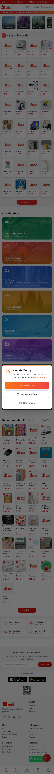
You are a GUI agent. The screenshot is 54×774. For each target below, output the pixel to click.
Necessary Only (28, 394)
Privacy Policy (39, 377)
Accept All (29, 385)
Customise (29, 402)
